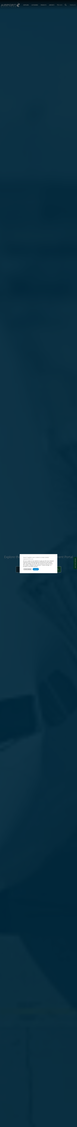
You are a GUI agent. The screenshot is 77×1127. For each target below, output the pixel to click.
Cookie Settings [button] (27, 569)
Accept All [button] (36, 569)
